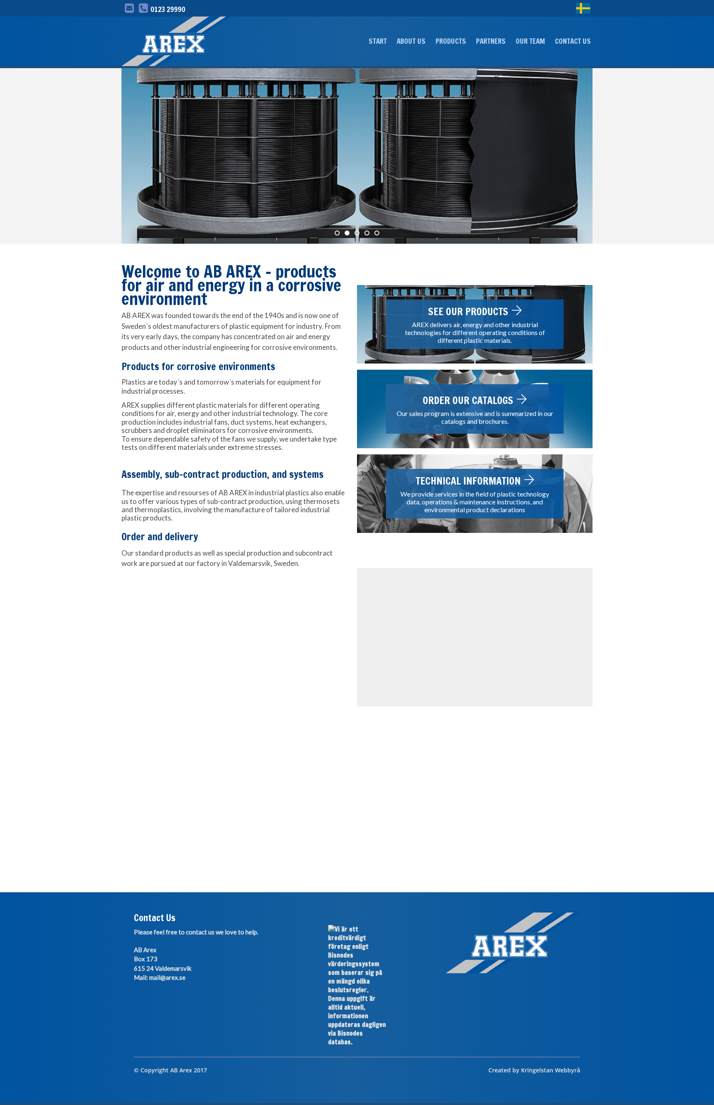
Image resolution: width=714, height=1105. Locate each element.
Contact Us (573, 41)
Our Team (530, 41)
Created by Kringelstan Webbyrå (534, 1070)
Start (378, 41)
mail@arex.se (167, 977)
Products (451, 41)
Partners (491, 41)
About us (411, 41)
